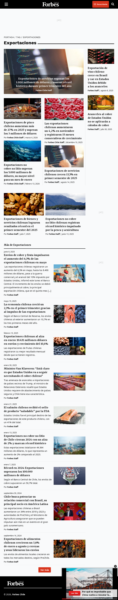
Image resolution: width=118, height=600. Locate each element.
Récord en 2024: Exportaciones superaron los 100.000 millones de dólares (24, 471)
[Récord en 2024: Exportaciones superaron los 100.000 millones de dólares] (69, 476)
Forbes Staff (53, 182)
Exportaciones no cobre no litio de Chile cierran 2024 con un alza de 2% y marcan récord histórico (25, 439)
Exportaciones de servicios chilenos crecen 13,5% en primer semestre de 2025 (62, 174)
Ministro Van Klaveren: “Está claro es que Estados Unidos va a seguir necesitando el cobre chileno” (26, 372)
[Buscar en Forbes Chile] (112, 4)
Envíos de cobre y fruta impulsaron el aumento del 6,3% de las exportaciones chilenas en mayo (26, 258)
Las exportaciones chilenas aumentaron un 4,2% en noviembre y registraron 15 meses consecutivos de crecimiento (63, 131)
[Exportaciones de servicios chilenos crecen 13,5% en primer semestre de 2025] (64, 156)
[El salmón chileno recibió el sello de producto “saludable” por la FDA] (69, 415)
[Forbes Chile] (50, 4)
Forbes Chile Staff (44, 90)
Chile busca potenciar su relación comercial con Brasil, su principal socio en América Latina (26, 500)
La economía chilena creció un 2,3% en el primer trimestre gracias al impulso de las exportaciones (27, 308)
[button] (115, 566)
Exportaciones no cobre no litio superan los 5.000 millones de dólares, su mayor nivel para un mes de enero (19, 172)
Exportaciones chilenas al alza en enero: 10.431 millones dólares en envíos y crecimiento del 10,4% (26, 340)
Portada (9, 37)
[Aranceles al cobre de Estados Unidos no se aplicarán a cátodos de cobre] (101, 102)
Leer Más (74, 593)
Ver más (44, 569)
